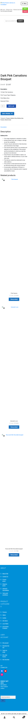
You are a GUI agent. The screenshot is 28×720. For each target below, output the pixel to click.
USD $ (25, 11)
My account (5, 643)
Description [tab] (4, 127)
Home (3, 9)
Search (20, 21)
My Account (4, 717)
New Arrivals (8, 119)
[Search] (3, 700)
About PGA (5, 573)
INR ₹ (24, 8)
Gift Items (5, 620)
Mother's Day (9, 9)
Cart (22, 716)
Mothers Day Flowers (18, 9)
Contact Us (5, 576)
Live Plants (5, 623)
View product (14, 299)
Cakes (4, 615)
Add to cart (11, 106)
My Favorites (5, 659)
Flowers (8, 118)
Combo (4, 618)
